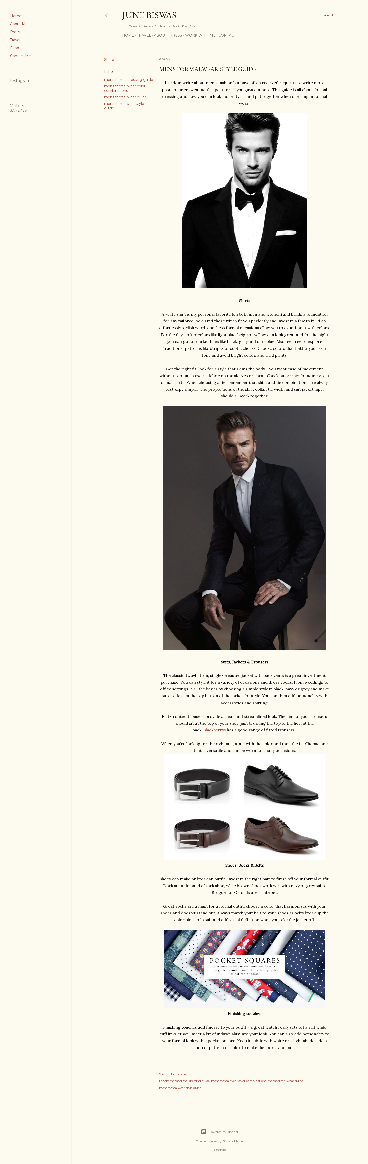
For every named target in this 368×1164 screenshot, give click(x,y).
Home (15, 16)
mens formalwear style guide (180, 1088)
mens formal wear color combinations (124, 88)
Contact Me (20, 56)
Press (15, 32)
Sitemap (220, 1149)
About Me (19, 24)
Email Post (179, 1074)
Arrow (293, 375)
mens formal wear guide (125, 97)
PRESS (176, 35)
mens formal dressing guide (128, 79)
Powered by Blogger (223, 1132)
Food (14, 48)
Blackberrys (214, 729)
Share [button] (109, 59)
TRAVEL (144, 35)
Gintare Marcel (233, 1141)
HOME (128, 35)
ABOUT (160, 35)
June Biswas (149, 15)
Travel (15, 40)
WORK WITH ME (200, 35)
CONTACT (227, 35)
